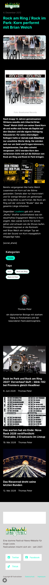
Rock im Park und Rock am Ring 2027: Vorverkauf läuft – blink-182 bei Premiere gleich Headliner (24, 382)
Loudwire (19, 211)
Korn (9, 271)
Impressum (41, 577)
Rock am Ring (22, 271)
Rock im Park (13, 277)
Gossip (10, 258)
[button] (4, 580)
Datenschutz (29, 577)
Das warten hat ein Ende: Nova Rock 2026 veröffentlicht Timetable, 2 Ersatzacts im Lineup (24, 433)
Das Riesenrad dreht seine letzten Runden (19, 483)
